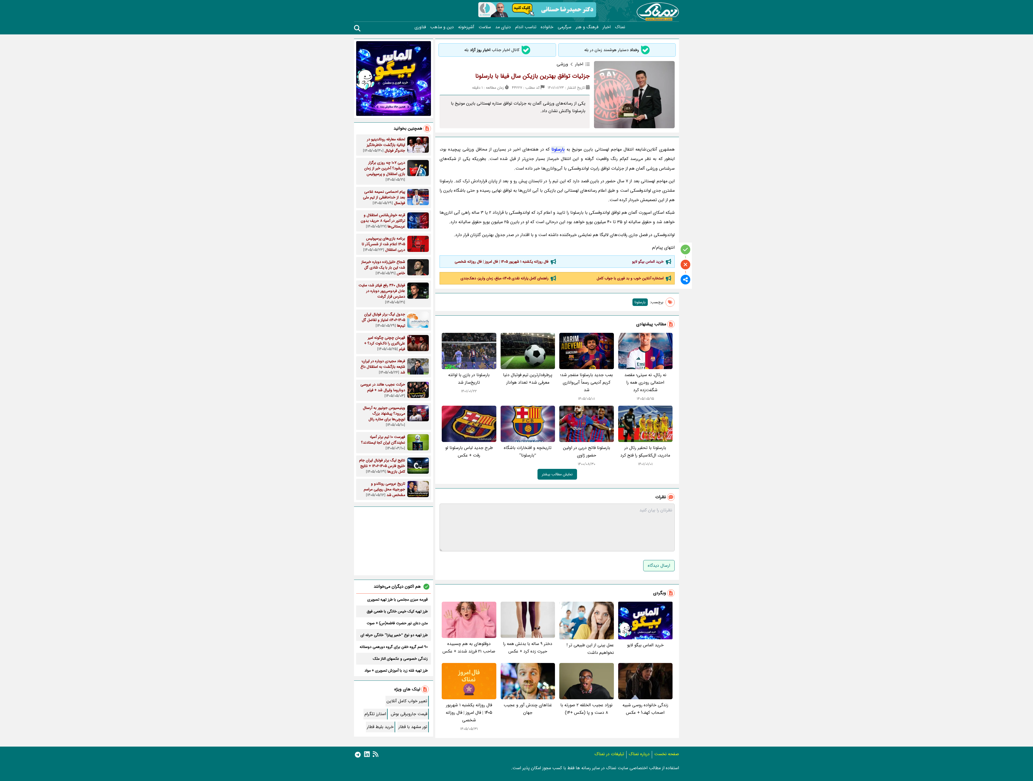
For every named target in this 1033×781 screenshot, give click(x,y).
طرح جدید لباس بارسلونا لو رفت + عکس (469, 451)
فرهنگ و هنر (587, 27)
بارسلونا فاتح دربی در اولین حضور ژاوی (586, 451)
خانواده (547, 27)
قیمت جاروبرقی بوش (409, 714)
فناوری (420, 27)
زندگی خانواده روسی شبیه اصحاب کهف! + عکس (645, 709)
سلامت (485, 27)
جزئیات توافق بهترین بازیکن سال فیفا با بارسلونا (532, 76)
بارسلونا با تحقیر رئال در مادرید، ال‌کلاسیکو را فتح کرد (645, 451)
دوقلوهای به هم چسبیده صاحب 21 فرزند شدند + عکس (469, 647)
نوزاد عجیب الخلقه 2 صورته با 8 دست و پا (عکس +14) (586, 709)
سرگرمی (564, 27)
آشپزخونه (466, 27)
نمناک (620, 27)
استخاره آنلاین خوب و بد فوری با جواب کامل (630, 278)
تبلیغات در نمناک (609, 754)
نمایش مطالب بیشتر (557, 474)
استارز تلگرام (375, 714)
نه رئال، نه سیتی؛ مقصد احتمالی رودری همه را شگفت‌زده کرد (645, 382)
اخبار (607, 27)
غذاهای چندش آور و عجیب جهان (528, 709)
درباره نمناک (639, 754)
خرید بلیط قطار (380, 726)
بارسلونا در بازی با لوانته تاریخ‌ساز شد (469, 379)
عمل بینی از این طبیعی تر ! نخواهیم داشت (590, 649)
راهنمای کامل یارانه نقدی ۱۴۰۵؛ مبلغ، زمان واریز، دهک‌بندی (505, 278)
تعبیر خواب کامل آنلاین (407, 701)
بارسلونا (558, 149)
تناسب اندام (525, 27)
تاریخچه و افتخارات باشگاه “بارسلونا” (527, 451)
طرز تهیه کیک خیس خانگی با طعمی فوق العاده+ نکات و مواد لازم (397, 611)
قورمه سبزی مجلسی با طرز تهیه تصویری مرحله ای (397, 599)
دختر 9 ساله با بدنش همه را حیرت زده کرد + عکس (527, 647)
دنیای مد (503, 27)
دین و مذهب (442, 27)
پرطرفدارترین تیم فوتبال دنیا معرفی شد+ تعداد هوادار (527, 379)
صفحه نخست (666, 754)
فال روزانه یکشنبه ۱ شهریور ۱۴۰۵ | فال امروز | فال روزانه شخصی (502, 261)
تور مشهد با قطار (412, 726)
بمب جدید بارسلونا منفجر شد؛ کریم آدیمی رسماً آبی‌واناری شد (586, 382)
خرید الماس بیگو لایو (648, 261)
